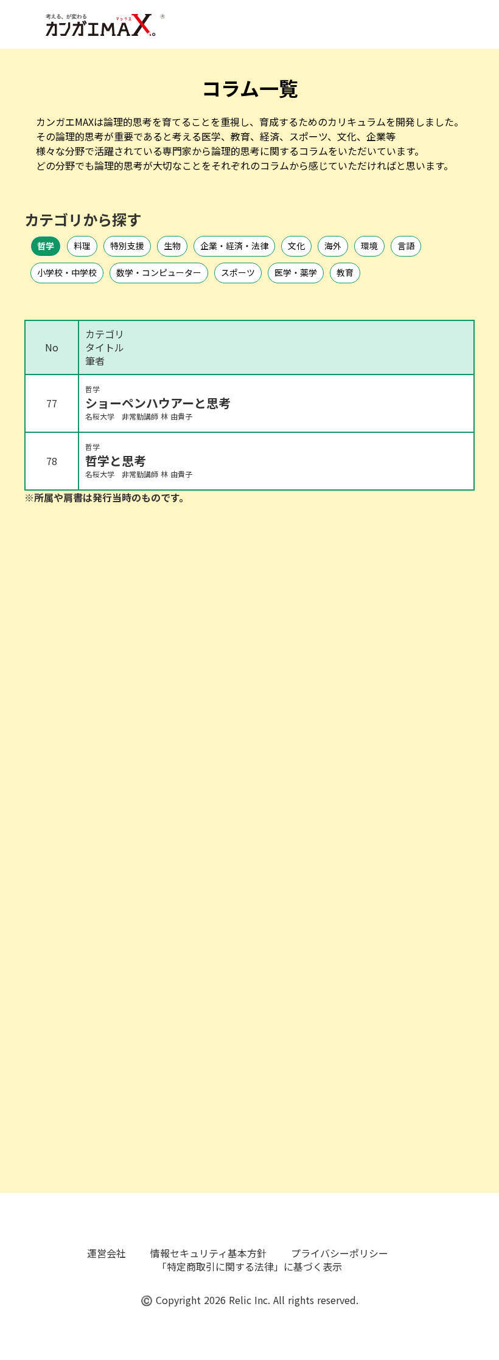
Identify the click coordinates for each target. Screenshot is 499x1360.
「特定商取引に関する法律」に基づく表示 (249, 1266)
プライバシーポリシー (339, 1253)
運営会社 (106, 1253)
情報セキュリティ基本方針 (208, 1253)
